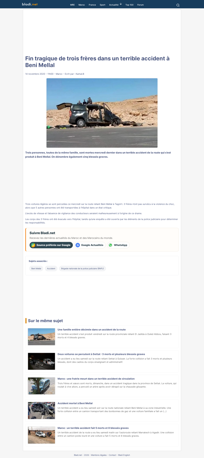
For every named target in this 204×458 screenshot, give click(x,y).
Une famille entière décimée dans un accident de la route (92, 329)
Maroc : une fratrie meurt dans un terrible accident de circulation (96, 378)
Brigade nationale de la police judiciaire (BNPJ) (82, 268)
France (92, 4)
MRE (72, 4)
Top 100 (129, 4)
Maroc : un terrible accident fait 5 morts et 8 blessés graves (93, 427)
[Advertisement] (102, 31)
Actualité (114, 4)
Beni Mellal (43, 156)
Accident (51, 268)
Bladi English (124, 455)
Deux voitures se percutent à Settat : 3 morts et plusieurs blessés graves (101, 354)
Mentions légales (99, 455)
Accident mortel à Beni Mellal (75, 403)
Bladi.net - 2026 (81, 455)
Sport (102, 4)
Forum (140, 4)
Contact (112, 455)
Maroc (82, 4)
